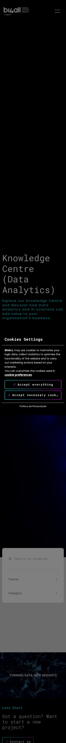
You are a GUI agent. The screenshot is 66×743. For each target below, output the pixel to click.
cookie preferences (18, 374)
